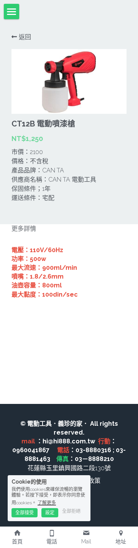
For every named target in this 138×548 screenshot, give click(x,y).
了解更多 (47, 502)
